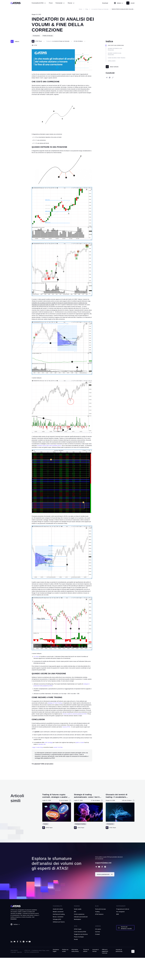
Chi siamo (98, 929)
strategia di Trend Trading (55, 703)
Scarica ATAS (66, 727)
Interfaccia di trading (59, 914)
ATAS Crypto (77, 929)
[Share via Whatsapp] (110, 77)
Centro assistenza (79, 914)
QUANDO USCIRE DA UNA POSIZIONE (114, 54)
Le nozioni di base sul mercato (60, 41)
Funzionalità (57, 906)
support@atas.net (103, 863)
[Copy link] (113, 77)
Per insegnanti (120, 911)
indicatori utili (42, 744)
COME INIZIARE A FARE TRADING (116, 57)
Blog (97, 906)
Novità (76, 939)
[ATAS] (16, 3)
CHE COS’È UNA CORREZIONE (116, 45)
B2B (117, 914)
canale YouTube (58, 747)
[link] (105, 3)
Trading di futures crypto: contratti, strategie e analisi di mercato (56, 797)
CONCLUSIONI (111, 60)
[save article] (112, 66)
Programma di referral (122, 909)
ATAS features (99, 914)
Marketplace (77, 919)
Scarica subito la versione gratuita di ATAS (75, 713)
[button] (133, 951)
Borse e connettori (58, 916)
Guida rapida (77, 909)
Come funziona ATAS (80, 931)
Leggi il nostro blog (37, 747)
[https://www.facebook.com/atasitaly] (102, 867)
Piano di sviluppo (79, 936)
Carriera (97, 931)
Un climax (36, 656)
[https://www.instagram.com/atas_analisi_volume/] (105, 867)
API (75, 911)
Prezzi (51, 3)
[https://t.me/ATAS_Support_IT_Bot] (96, 867)
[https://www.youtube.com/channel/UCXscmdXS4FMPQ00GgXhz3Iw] (99, 867)
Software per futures (59, 922)
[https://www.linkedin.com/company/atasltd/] (11, 941)
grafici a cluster (80, 742)
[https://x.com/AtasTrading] (20, 941)
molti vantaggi (48, 742)
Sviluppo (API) (57, 919)
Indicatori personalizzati (81, 916)
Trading (97, 911)
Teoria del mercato (100, 909)
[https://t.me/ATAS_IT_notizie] (26, 941)
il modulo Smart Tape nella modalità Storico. (49, 445)
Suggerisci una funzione (81, 934)
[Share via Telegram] (107, 77)
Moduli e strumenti (58, 911)
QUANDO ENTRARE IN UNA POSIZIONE (115, 49)
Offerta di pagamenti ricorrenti (105, 951)
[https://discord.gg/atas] (14, 941)
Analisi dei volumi (58, 909)
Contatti (97, 934)
